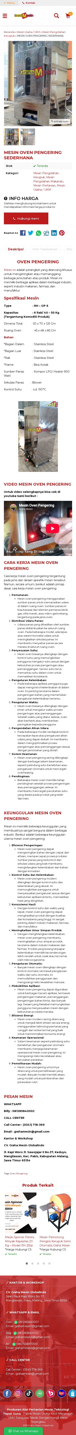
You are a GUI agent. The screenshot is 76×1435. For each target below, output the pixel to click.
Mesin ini (10, 270)
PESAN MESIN (18, 1096)
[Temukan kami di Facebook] (7, 1396)
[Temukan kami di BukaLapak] (51, 1396)
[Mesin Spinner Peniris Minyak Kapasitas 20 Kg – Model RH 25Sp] (20, 1212)
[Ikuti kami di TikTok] (29, 1396)
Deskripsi (16, 249)
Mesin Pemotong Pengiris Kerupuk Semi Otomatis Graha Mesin (55, 1241)
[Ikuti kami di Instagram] (18, 1396)
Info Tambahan (45, 249)
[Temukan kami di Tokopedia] (40, 1396)
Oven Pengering (18, 1173)
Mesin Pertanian (44, 185)
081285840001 (28, 1322)
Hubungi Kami (27, 218)
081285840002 (28, 1333)
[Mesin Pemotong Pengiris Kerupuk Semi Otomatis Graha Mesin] (55, 1212)
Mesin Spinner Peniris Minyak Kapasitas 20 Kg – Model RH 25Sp (19, 1241)
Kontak (30, 2)
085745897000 (27, 1344)
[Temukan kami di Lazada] (61, 1396)
